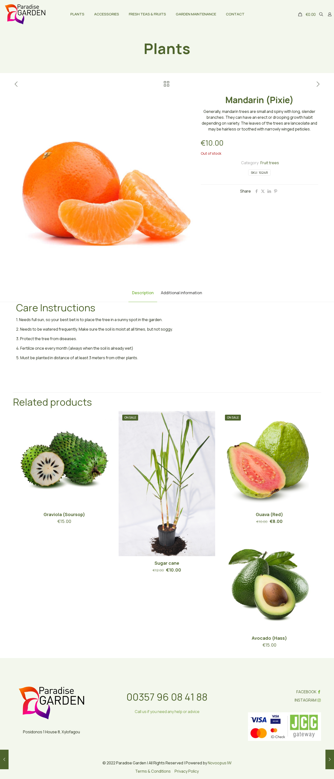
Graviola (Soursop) (64, 514)
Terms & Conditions (153, 771)
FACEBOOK (306, 691)
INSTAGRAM (305, 700)
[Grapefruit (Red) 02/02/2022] (4, 759)
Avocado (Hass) (269, 638)
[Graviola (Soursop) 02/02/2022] (329, 759)
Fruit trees (269, 162)
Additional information (181, 292)
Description (143, 292)
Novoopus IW (220, 763)
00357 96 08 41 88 (167, 696)
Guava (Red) (269, 514)
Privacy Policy (187, 771)
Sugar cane (167, 563)
